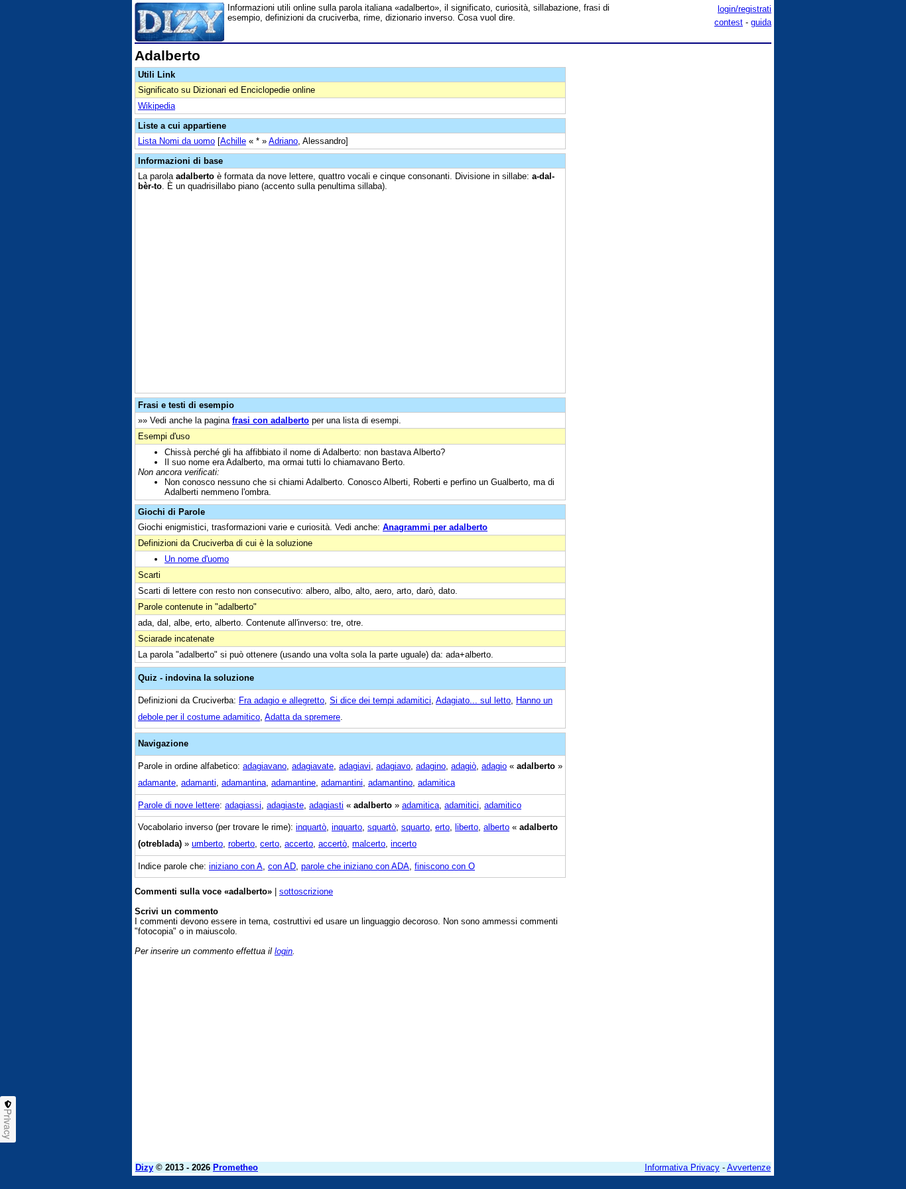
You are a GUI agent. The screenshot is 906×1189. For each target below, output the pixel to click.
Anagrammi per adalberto (435, 527)
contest (728, 22)
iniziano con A (236, 866)
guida (761, 22)
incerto (404, 844)
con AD (282, 866)
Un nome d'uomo (196, 559)
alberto (496, 827)
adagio (494, 766)
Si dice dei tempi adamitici (380, 700)
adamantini (342, 783)
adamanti (198, 783)
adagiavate (313, 766)
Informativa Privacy (682, 1167)
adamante (157, 783)
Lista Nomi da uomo (176, 141)
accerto (299, 844)
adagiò (463, 766)
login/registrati (744, 9)
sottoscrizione (306, 891)
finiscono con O (445, 866)
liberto (466, 827)
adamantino (390, 783)
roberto (241, 844)
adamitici (461, 805)
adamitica (436, 783)
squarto (415, 827)
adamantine (293, 783)
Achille (233, 141)
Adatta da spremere (302, 717)
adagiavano (265, 766)
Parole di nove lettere (179, 805)
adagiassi (243, 805)
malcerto (368, 844)
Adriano (283, 141)
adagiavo (393, 766)
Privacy (8, 1124)
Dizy (144, 1167)
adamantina (244, 783)
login (283, 951)
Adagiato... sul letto (473, 700)
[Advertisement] (671, 247)
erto (442, 827)
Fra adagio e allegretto (281, 700)
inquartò (311, 827)
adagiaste (285, 805)
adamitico (502, 805)
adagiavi (355, 766)
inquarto (347, 827)
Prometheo (235, 1167)
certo (269, 844)
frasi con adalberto (270, 420)
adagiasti (326, 805)
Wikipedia (156, 106)
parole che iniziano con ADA (355, 866)
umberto (207, 844)
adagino (431, 766)
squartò (381, 827)
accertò (332, 844)
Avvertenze (749, 1167)
